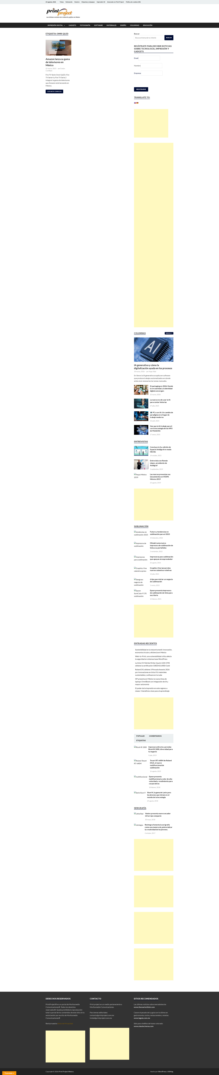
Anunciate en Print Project (115, 2)
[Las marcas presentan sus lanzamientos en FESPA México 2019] (141, 480)
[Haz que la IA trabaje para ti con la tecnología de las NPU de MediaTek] (141, 432)
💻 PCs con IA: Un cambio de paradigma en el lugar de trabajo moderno (161, 420)
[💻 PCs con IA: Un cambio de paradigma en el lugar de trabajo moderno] (141, 418)
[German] (137, 103)
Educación (147, 25)
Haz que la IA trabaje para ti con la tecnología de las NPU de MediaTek (161, 433)
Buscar (137, 34)
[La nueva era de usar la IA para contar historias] (141, 405)
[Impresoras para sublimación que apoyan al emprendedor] (141, 562)
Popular (140, 742)
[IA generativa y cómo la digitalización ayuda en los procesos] (153, 344)
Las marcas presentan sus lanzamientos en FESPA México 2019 (160, 482)
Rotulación (69, 2)
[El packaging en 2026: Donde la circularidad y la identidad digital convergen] (141, 392)
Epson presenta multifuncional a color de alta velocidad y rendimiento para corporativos (161, 785)
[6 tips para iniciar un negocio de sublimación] (141, 585)
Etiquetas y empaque (88, 2)
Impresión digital (55, 25)
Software (98, 25)
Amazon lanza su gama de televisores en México (58, 62)
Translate (151, 108)
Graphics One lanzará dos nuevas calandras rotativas (161, 574)
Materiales (111, 25)
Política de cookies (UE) (133, 2)
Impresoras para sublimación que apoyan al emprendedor (161, 563)
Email (136, 58)
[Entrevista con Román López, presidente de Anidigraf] (141, 466)
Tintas (62, 2)
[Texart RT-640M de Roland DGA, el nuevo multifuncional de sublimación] (141, 766)
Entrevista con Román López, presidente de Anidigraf (159, 468)
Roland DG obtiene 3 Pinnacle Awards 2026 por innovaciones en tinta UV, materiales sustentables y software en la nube (152, 677)
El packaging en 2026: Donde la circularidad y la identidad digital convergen (161, 393)
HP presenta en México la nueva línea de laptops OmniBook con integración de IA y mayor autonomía (151, 687)
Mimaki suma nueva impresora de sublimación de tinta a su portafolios (161, 550)
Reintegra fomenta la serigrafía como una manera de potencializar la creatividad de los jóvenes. (158, 832)
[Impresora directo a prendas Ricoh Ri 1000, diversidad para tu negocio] (140, 752)
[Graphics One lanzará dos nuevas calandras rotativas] (141, 574)
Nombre (137, 66)
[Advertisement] (151, 129)
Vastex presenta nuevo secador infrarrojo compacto (158, 820)
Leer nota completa (53, 91)
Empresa (137, 73)
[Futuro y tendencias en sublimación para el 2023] (141, 537)
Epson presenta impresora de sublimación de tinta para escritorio (161, 598)
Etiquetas (141, 746)
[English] (135, 103)
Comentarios (155, 742)
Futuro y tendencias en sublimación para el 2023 (160, 538)
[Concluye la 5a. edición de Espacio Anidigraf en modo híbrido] (141, 453)
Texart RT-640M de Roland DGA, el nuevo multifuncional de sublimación (161, 769)
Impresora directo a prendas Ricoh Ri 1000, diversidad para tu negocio (160, 754)
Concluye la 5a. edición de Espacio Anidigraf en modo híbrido (160, 454)
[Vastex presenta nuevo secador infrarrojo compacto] (138, 819)
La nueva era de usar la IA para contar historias (160, 406)
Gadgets (72, 25)
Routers (77, 2)
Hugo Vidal (152, 377)
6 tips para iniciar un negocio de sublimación (161, 586)
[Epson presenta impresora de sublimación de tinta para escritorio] (141, 596)
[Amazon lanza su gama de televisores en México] (58, 48)
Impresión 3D (101, 2)
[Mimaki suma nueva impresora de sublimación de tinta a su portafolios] (141, 549)
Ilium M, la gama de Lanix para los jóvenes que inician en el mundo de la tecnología (159, 800)
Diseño (123, 25)
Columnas (134, 25)
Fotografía (85, 25)
